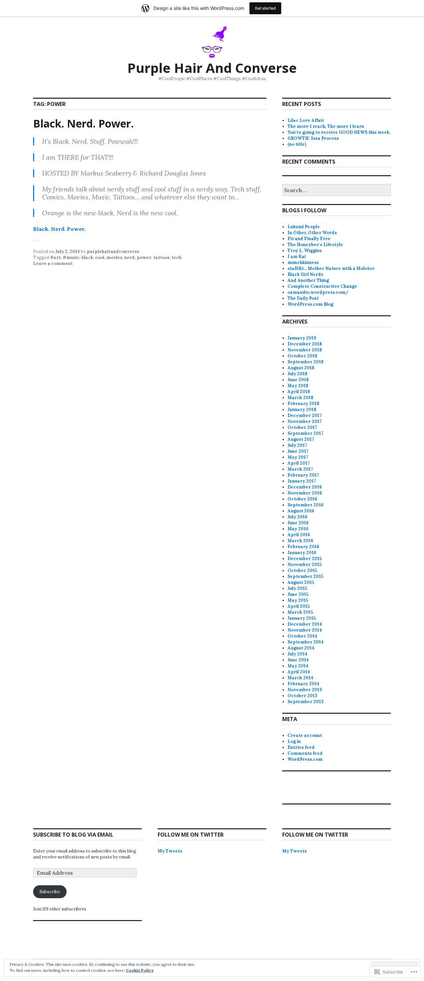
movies (114, 257)
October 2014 (302, 636)
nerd (129, 257)
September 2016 (306, 505)
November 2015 (305, 564)
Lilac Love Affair (306, 120)
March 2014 (300, 678)
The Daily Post (303, 298)
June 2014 (298, 660)
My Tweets (170, 851)
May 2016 (298, 529)
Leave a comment (53, 263)
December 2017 (305, 415)
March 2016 (300, 540)
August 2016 (301, 511)
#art (55, 257)
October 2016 (302, 499)
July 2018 (297, 374)
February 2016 (303, 546)
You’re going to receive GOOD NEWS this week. (339, 132)
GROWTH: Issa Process (313, 138)
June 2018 (298, 380)
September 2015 (305, 576)
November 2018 (305, 350)
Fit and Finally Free (309, 238)
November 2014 (305, 630)
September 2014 (306, 642)
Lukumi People (304, 227)
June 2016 (298, 523)
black (87, 257)
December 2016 (305, 487)
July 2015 (297, 588)
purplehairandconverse (113, 251)
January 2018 (302, 409)
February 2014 (303, 684)
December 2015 (305, 558)
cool (99, 257)
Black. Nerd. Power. (83, 123)
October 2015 (302, 570)
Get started (265, 8)
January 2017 (302, 481)
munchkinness (303, 262)
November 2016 (305, 493)
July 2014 (297, 654)
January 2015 (302, 618)
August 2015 (301, 582)
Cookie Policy (140, 970)
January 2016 (302, 552)
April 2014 (299, 672)
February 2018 (303, 403)
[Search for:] (336, 190)
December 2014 (305, 624)
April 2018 (299, 391)
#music (71, 257)
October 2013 (302, 695)
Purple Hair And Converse (212, 68)
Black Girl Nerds (305, 274)
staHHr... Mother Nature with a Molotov (331, 268)
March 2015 (300, 612)
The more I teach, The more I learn (326, 126)
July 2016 (297, 517)
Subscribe (49, 892)
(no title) (297, 144)
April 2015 (299, 606)
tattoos (161, 257)
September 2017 (305, 433)
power (144, 257)
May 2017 (298, 457)
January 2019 (302, 338)
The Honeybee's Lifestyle (315, 244)
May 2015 (298, 600)
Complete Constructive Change (322, 286)
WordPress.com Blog (310, 304)
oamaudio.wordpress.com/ (318, 292)
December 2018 (305, 344)
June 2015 (298, 594)
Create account (305, 735)
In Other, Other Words (312, 232)
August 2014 (301, 648)
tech (177, 257)
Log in (294, 741)
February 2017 (303, 475)
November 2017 (305, 421)
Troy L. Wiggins (305, 250)
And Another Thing (308, 280)
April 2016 (299, 535)
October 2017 (302, 427)
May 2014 (298, 666)
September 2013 (306, 701)
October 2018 (302, 356)
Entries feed (301, 747)
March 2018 (300, 397)
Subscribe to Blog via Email (73, 834)
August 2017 (301, 439)
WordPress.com (305, 759)
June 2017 (298, 451)
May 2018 (298, 385)
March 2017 (300, 469)
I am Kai (297, 256)
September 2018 (306, 362)
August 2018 (301, 368)
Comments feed (305, 753)
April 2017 (299, 463)
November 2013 (305, 690)
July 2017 (297, 445)
